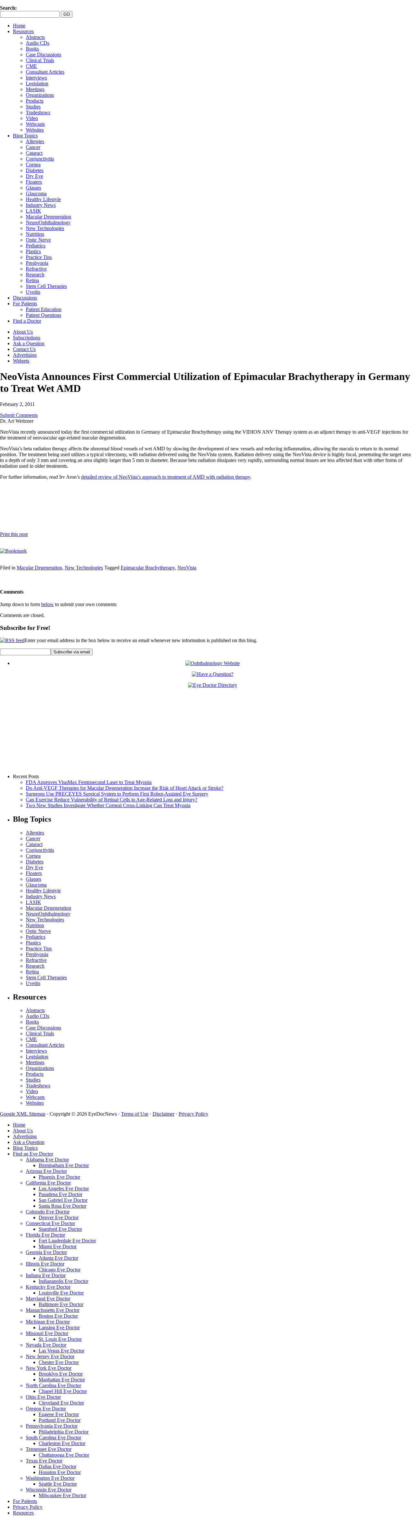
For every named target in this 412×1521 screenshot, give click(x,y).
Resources (23, 31)
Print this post (14, 534)
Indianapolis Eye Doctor (63, 1281)
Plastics (33, 251)
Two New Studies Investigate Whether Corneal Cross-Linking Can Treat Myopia (108, 805)
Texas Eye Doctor (44, 1460)
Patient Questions (43, 315)
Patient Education (43, 309)
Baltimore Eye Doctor (61, 1304)
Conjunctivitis (40, 158)
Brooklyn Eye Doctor (61, 1374)
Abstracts (35, 37)
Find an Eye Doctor (33, 1154)
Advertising (25, 355)
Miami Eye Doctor (58, 1246)
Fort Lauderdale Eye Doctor (67, 1240)
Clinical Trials (40, 60)
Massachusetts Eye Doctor (53, 1310)
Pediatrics (35, 245)
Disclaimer (163, 1114)
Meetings (35, 89)
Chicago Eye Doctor (59, 1269)
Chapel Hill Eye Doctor (63, 1391)
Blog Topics (25, 135)
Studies (33, 106)
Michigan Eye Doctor (48, 1321)
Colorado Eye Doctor (48, 1211)
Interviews (36, 77)
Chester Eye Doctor (59, 1362)
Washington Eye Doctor (50, 1478)
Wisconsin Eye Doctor (48, 1489)
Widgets (21, 361)
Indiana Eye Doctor (46, 1275)
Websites (35, 130)
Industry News (41, 205)
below (47, 604)
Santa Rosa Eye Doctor (62, 1206)
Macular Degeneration (48, 216)
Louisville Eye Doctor (61, 1292)
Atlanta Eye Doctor (58, 1258)
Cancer (33, 147)
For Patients (25, 303)
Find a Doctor (27, 321)
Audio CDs (37, 43)
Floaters (34, 182)
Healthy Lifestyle (43, 199)
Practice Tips (39, 257)
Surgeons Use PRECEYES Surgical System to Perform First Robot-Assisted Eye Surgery (117, 794)
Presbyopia (37, 263)
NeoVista (186, 567)
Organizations (40, 95)
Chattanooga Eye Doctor (64, 1455)
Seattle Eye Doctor (58, 1484)
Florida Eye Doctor (45, 1235)
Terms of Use (134, 1114)
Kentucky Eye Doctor (48, 1287)
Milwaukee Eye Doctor (62, 1495)
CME (31, 66)
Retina (32, 280)
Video (32, 118)
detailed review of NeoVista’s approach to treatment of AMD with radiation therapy (165, 477)
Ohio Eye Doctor (43, 1397)
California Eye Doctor (48, 1182)
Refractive (36, 269)
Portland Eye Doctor (59, 1420)
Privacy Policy (193, 1114)
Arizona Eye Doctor (46, 1171)
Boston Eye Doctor (58, 1316)
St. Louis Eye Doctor (60, 1339)
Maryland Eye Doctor (48, 1298)
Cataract (34, 153)
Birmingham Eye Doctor (64, 1165)
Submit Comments (19, 415)
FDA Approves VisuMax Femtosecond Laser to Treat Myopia (89, 782)
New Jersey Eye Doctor (50, 1356)
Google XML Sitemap (22, 1114)
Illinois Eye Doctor (45, 1264)
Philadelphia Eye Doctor (64, 1431)
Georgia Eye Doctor (46, 1252)
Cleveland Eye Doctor (61, 1403)
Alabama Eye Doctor (47, 1159)
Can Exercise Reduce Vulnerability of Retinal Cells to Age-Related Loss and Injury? (111, 799)
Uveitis (33, 292)
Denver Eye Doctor (59, 1217)
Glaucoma (36, 193)
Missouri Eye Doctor (47, 1333)
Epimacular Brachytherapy (148, 567)
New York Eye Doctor (48, 1368)
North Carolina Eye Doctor (53, 1385)
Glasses (33, 187)
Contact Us (24, 349)
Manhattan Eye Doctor (62, 1379)
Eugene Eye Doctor (59, 1414)
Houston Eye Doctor (60, 1472)
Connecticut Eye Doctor (50, 1223)
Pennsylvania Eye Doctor (52, 1426)
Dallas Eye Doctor (57, 1466)
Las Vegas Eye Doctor (61, 1350)
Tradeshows (38, 112)
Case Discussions (43, 54)
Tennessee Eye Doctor (48, 1449)
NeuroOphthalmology (48, 222)
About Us (23, 332)
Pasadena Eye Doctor (60, 1194)
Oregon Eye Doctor (46, 1408)
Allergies (35, 141)
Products (34, 101)
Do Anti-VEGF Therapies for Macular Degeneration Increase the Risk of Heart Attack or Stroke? (124, 788)
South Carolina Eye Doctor (53, 1437)
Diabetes (34, 170)
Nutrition (35, 234)
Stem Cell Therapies (46, 286)
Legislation (37, 83)
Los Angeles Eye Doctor (64, 1188)
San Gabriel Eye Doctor (63, 1200)
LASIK (33, 211)
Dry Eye (34, 176)
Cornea (33, 164)
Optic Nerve (38, 240)
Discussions (25, 297)
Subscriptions (26, 337)
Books (32, 48)
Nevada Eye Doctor (46, 1345)
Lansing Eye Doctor (59, 1327)
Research (35, 274)
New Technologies (45, 228)
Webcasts (35, 124)
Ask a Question (28, 343)
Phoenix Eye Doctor (59, 1177)
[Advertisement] (75, 505)
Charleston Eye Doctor (62, 1443)
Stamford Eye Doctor (60, 1229)
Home (19, 25)
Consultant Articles (45, 72)
